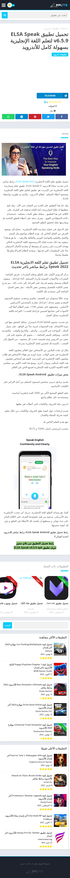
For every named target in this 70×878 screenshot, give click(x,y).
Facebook (61, 116)
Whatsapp (8, 116)
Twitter (48, 116)
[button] (5, 15)
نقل (52, 110)
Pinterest (35, 116)
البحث (7, 625)
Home (64, 28)
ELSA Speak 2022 (25, 181)
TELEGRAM (50, 95)
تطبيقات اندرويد (51, 28)
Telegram (21, 116)
